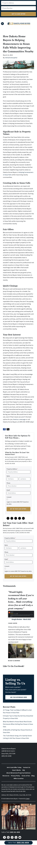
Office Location (18, 778)
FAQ (23, 770)
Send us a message (19, 419)
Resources (6, 776)
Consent (9, 497)
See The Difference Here (18, 697)
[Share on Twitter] (8, 429)
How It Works (16, 770)
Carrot (27, 799)
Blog (32, 776)
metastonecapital (11, 58)
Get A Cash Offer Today (14, 767)
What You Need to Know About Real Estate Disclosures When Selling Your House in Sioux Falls (18, 724)
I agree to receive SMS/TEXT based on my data (18, 503)
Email (8, 490)
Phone (8, 483)
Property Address (12, 469)
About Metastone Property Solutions (18, 773)
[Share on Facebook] (4, 429)
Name (8, 476)
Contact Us (26, 767)
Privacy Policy (15, 776)
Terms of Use (26, 776)
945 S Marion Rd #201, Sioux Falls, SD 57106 (19, 795)
